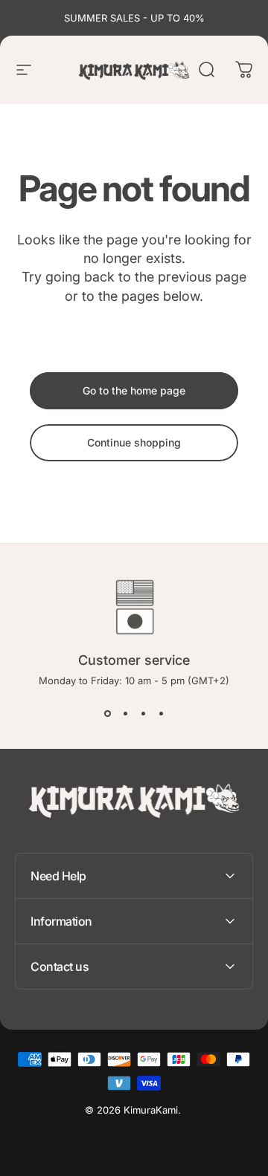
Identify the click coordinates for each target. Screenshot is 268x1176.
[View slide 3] (143, 713)
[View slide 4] (161, 713)
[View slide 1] (107, 713)
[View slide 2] (125, 713)
